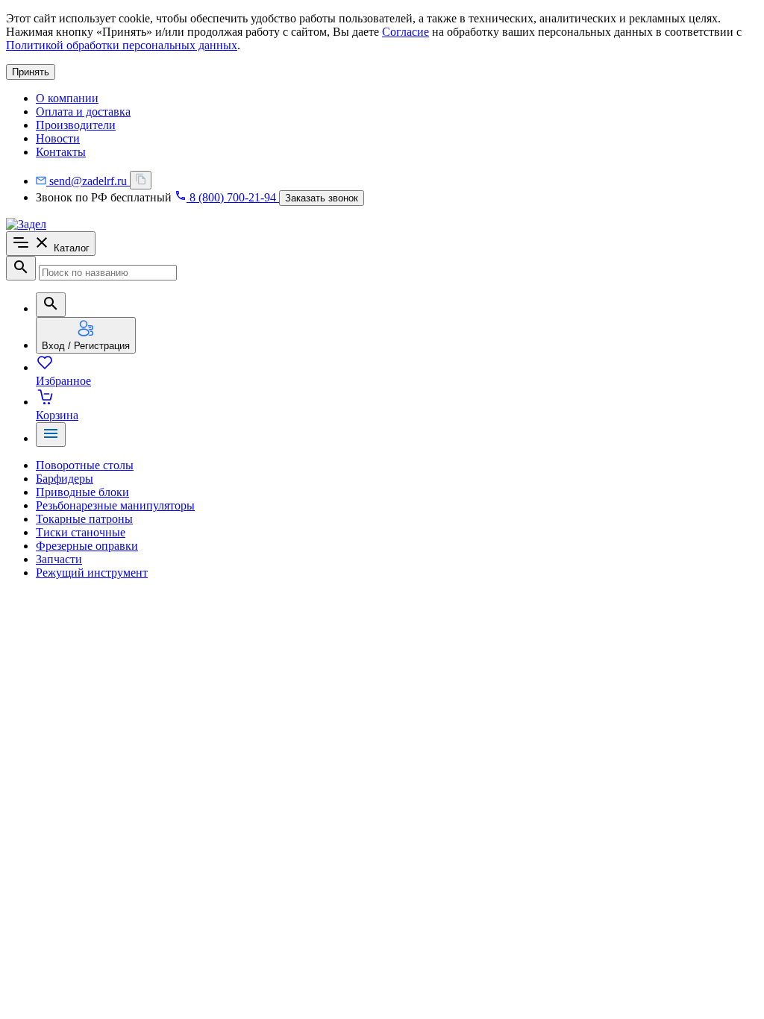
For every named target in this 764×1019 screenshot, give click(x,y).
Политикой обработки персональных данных (121, 45)
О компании (67, 98)
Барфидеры (64, 478)
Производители (76, 125)
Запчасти (59, 559)
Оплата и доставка (83, 111)
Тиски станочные (80, 532)
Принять (30, 72)
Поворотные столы (85, 465)
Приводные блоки (82, 492)
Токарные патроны (84, 518)
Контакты (61, 151)
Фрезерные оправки (87, 545)
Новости (58, 138)
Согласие (405, 31)
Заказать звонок (321, 198)
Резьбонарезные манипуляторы (115, 505)
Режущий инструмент (92, 572)
